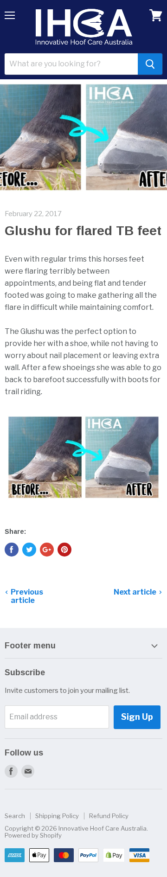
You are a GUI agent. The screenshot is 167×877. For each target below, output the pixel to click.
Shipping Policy (57, 815)
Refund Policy (108, 815)
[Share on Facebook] (12, 550)
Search (15, 815)
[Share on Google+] (47, 550)
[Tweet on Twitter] (29, 550)
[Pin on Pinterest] (64, 550)
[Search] (150, 64)
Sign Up (137, 717)
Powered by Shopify (33, 835)
